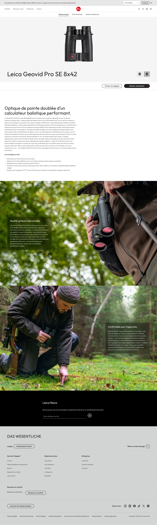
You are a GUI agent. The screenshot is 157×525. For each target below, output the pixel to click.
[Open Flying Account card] (143, 9)
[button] (148, 446)
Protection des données (26, 516)
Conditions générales (110, 516)
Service (39, 9)
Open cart (150, 9)
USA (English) (129, 3)
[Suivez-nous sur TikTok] (139, 506)
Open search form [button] (139, 9)
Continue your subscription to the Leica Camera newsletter (90, 415)
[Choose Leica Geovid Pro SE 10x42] (140, 74)
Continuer (145, 3)
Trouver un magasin (112, 86)
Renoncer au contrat (35, 493)
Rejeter (151, 3)
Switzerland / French (24, 446)
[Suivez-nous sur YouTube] (129, 506)
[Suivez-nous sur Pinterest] (148, 506)
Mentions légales (12, 516)
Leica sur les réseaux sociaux (20, 506)
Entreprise (30, 9)
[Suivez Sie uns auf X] (143, 506)
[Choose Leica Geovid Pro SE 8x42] (147, 74)
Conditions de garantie (55, 516)
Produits (7, 9)
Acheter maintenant (136, 86)
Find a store (146, 9)
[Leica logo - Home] (78, 9)
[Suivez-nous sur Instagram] (125, 506)
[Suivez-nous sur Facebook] (134, 506)
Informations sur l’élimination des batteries (76, 516)
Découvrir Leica (18, 9)
